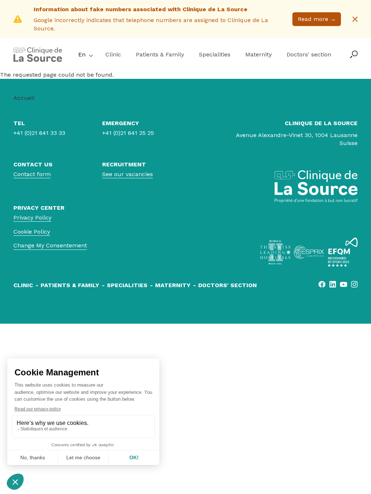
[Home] (37, 59)
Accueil (23, 97)
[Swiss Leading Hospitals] (275, 252)
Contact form (32, 174)
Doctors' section (309, 54)
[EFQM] (343, 252)
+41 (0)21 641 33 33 (39, 132)
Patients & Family (160, 54)
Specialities (214, 54)
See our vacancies (127, 174)
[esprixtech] (309, 252)
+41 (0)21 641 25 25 (128, 132)
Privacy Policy (32, 217)
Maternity (258, 54)
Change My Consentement (50, 245)
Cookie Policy (31, 231)
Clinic (113, 54)
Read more (317, 19)
